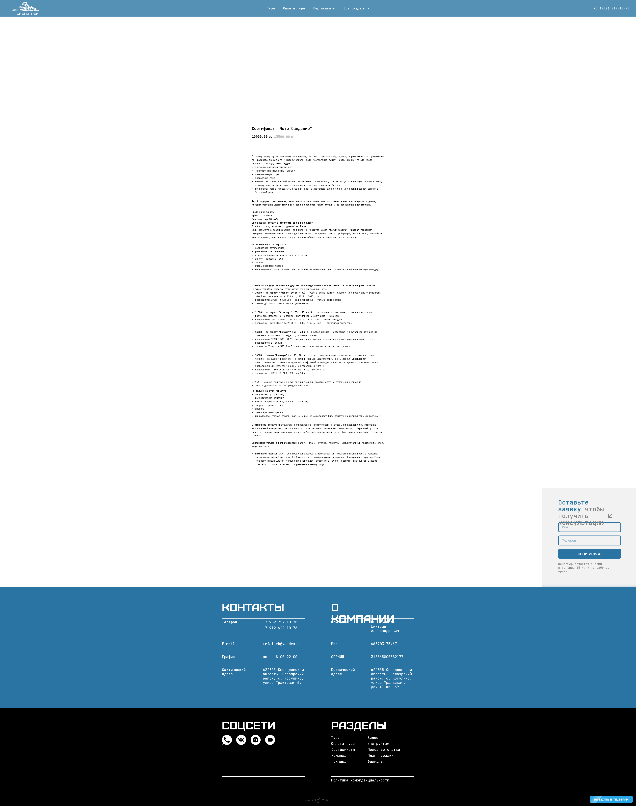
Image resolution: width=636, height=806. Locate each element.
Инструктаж (378, 743)
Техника (338, 761)
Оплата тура (294, 8)
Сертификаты (324, 8)
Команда (338, 755)
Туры (271, 8)
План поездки (381, 755)
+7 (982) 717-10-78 (611, 8)
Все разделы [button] (355, 8)
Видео (373, 737)
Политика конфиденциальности (360, 780)
